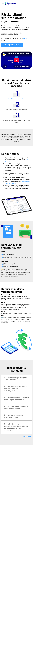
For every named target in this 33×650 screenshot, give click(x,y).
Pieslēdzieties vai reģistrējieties (16, 99)
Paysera (25, 38)
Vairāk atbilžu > (27, 436)
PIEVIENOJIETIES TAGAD (11, 45)
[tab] (16, 379)
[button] (16, 379)
